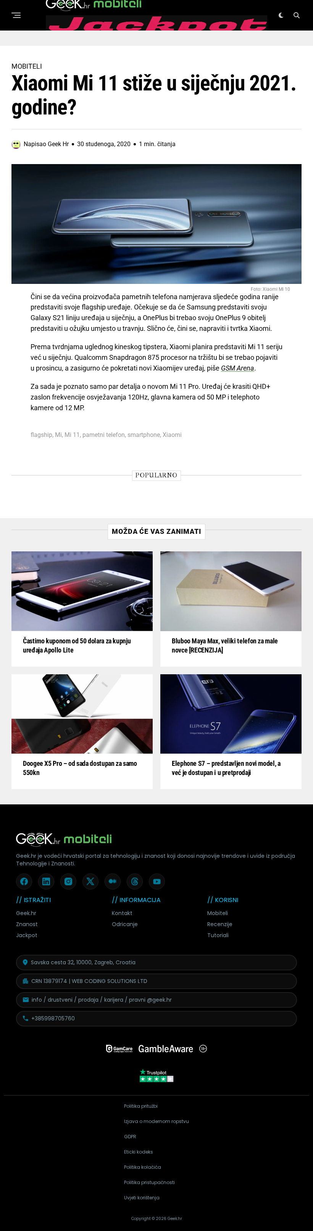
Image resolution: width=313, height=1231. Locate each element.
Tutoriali (218, 935)
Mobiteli (217, 913)
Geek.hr (26, 913)
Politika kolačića (142, 1167)
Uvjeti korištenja (142, 1197)
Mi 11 (72, 435)
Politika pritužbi (141, 1106)
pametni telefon (103, 435)
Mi (58, 435)
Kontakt (122, 913)
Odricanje (125, 924)
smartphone (143, 435)
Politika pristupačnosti (149, 1182)
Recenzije (219, 924)
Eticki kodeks (138, 1152)
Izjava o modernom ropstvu (156, 1121)
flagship (41, 435)
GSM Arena (237, 368)
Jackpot (26, 935)
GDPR (130, 1136)
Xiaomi (172, 435)
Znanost (27, 924)
